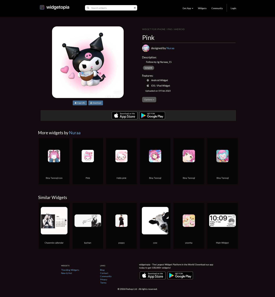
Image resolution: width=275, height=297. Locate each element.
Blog (102, 270)
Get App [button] (187, 8)
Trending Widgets (70, 270)
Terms (103, 282)
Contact (104, 273)
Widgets (202, 8)
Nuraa (170, 48)
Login (233, 8)
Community (217, 8)
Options (148, 99)
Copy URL (80, 103)
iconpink (148, 67)
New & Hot (66, 273)
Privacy (103, 279)
